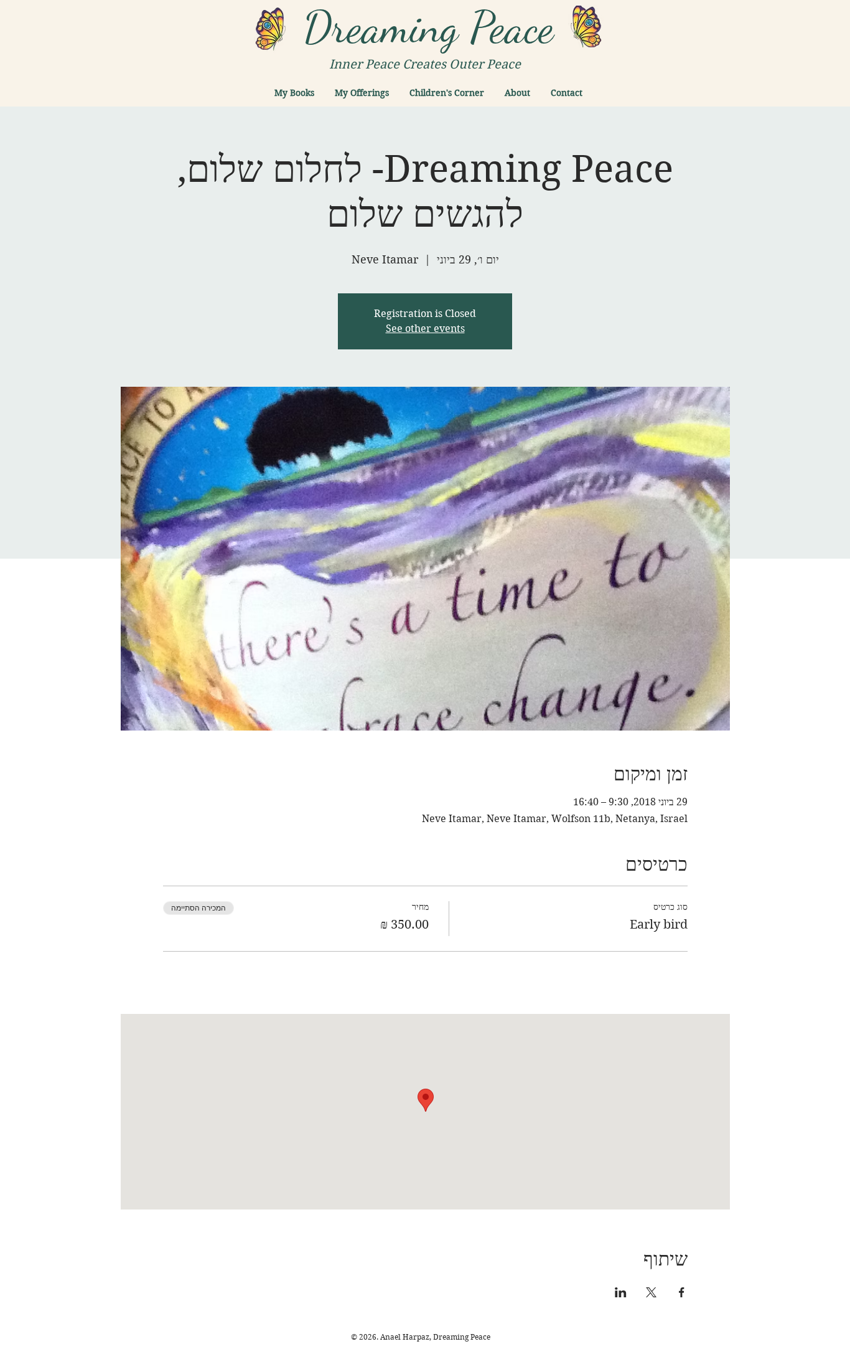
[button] (294, 93)
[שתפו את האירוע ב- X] (651, 1292)
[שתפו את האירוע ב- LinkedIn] (621, 1292)
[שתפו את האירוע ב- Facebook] (682, 1292)
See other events (425, 328)
